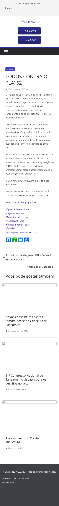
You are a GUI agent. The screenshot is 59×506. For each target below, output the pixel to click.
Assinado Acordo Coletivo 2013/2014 (23, 440)
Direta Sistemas (23, 478)
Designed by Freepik (8, 482)
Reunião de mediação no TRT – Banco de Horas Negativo (29, 257)
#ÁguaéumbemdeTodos (17, 224)
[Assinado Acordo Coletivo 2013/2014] (29, 402)
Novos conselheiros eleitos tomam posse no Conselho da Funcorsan (26, 321)
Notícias (10, 69)
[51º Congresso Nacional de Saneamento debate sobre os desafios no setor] (29, 344)
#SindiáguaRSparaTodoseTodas (21, 232)
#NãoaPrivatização (14, 220)
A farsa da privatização (40, 266)
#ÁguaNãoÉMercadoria (17, 209)
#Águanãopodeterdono (17, 217)
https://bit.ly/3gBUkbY (25, 202)
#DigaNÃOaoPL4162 (15, 213)
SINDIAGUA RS (17, 471)
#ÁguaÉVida (11, 228)
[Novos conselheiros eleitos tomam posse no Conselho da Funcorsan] (29, 285)
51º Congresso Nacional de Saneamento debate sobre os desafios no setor (25, 379)
